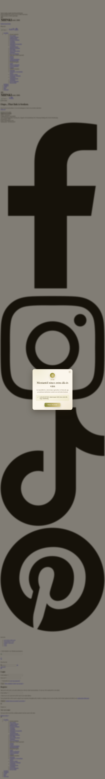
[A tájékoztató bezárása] (69, 371)
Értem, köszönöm (52, 404)
